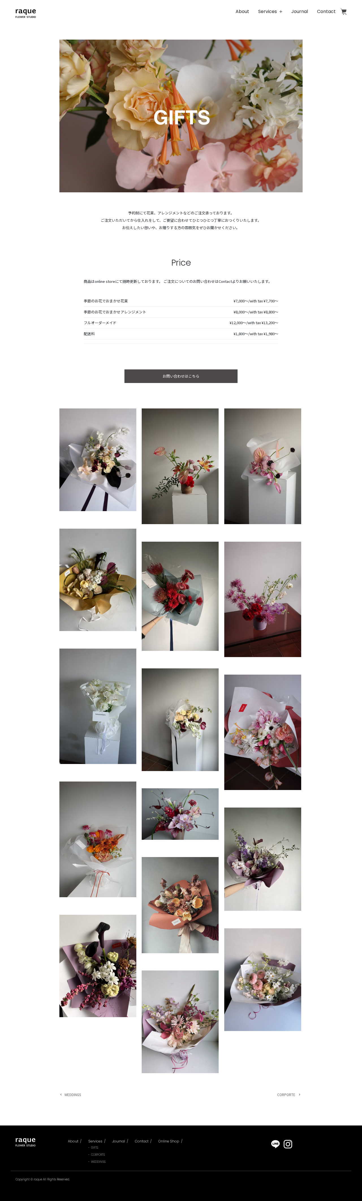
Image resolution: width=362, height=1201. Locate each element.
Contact (326, 11)
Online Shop (343, 11)
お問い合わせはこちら (181, 376)
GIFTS (94, 1148)
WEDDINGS (72, 1094)
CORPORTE (286, 1094)
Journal (299, 11)
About (242, 11)
